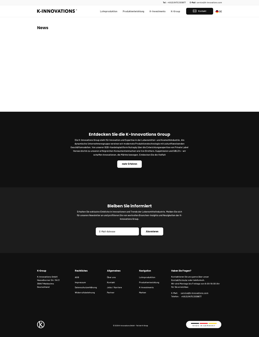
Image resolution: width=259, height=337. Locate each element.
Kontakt (111, 282)
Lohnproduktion (108, 11)
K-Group (175, 11)
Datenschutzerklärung (86, 287)
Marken (142, 292)
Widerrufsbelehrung (85, 292)
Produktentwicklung (133, 11)
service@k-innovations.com (209, 2)
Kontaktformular (179, 280)
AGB (77, 277)
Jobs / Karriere (114, 287)
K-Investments (158, 11)
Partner (110, 292)
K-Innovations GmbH (47, 276)
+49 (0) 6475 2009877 (177, 2)
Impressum (80, 282)
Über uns (111, 277)
